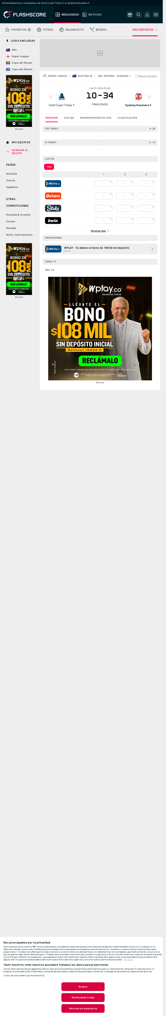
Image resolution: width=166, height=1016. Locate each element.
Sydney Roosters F (138, 105)
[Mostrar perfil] (61, 96)
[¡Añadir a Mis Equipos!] (50, 96)
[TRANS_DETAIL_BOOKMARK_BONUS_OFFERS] (129, 14)
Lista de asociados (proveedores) (23, 975)
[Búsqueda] (138, 14)
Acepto (83, 986)
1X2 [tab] (49, 166)
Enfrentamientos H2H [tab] (95, 117)
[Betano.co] (53, 195)
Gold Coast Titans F (62, 105)
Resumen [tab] (51, 117)
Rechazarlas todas (83, 997)
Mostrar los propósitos (83, 1008)
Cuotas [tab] (69, 117)
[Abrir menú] (155, 14)
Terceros (128, 959)
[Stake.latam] (53, 208)
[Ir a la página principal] (27, 14)
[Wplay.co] (53, 183)
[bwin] (53, 220)
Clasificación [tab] (127, 117)
